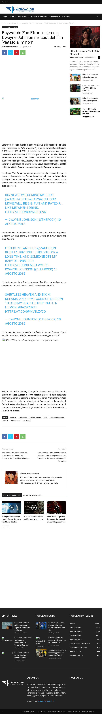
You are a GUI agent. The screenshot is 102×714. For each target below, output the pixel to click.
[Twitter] (10, 52)
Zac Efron (26, 420)
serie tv (5, 420)
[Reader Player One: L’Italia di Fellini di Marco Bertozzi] (7, 655)
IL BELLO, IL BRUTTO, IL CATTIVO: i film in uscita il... (91, 88)
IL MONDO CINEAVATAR (56, 711)
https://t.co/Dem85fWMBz (26, 265)
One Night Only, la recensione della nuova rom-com (91, 111)
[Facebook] (4, 52)
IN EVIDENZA (13, 23)
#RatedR (27, 261)
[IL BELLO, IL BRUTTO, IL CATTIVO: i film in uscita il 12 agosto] (75, 88)
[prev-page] (3, 527)
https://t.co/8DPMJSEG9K (25, 212)
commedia (23, 417)
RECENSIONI (22, 17)
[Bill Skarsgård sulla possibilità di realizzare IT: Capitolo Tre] (41, 646)
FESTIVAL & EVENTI (38, 17)
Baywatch (13, 417)
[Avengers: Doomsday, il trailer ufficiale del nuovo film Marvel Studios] (11, 507)
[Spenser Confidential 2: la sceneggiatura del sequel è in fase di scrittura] (41, 653)
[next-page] (7, 527)
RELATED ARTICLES (11, 495)
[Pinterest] (16, 52)
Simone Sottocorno (11, 47)
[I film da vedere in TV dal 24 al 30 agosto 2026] (85, 37)
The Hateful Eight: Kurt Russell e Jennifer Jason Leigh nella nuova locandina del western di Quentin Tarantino (51, 457)
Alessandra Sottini (76, 57)
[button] (97, 17)
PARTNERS (41, 711)
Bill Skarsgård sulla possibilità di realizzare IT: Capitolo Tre (57, 640)
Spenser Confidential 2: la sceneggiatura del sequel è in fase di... (57, 653)
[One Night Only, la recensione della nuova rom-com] (75, 111)
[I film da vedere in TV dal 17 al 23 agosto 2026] (75, 77)
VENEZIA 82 (66, 17)
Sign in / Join (6, 2)
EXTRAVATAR (53, 17)
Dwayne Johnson (35, 417)
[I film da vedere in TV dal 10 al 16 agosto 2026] (75, 101)
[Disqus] (34, 568)
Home (4, 23)
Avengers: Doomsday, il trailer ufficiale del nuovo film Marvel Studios (11, 519)
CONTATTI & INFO (28, 711)
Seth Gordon (15, 420)
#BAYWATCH (38, 199)
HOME (5, 17)
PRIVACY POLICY (74, 711)
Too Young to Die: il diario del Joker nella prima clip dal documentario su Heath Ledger (15, 456)
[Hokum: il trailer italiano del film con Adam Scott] (34, 507)
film (45, 417)
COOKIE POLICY (88, 711)
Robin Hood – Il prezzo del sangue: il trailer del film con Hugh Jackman (56, 519)
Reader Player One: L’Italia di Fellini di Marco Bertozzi (21, 655)
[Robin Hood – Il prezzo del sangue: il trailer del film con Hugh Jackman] (56, 507)
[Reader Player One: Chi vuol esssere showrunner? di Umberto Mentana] (7, 640)
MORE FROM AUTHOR (32, 495)
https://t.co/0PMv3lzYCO (25, 311)
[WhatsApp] (23, 52)
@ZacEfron (14, 199)
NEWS (12, 17)
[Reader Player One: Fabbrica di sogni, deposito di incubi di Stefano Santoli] (7, 625)
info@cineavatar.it (46, 701)
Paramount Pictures (57, 417)
